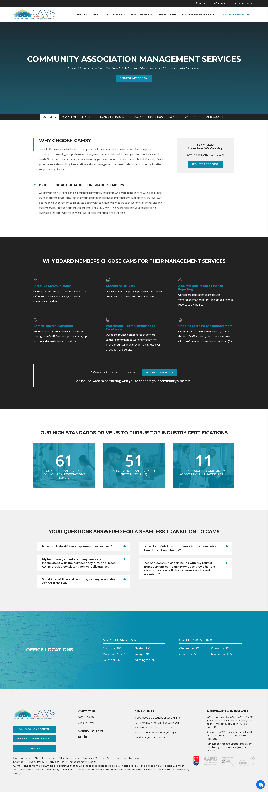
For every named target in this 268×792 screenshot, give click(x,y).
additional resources (209, 116)
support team (178, 116)
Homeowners (116, 14)
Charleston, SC (189, 648)
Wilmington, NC (145, 660)
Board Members (141, 14)
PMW (136, 758)
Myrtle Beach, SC (222, 654)
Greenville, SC (188, 654)
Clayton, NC (142, 648)
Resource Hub (167, 14)
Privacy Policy (36, 761)
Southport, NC (112, 660)
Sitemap (18, 761)
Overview (49, 116)
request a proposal (237, 14)
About (96, 14)
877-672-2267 (247, 3)
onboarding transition (146, 116)
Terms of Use (56, 761)
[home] (33, 14)
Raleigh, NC (142, 654)
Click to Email (86, 722)
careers (34, 748)
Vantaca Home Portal (34, 729)
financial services (111, 116)
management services (77, 116)
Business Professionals (198, 14)
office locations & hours (34, 738)
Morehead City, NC (115, 654)
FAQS (201, 3)
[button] (83, 546)
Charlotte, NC (112, 648)
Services (81, 14)
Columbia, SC (220, 648)
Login (221, 3)
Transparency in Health (82, 761)
